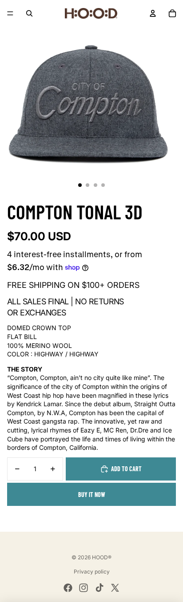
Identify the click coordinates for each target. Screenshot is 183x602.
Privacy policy (92, 571)
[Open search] (29, 13)
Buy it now (91, 494)
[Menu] (10, 13)
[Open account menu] (153, 13)
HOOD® (101, 557)
